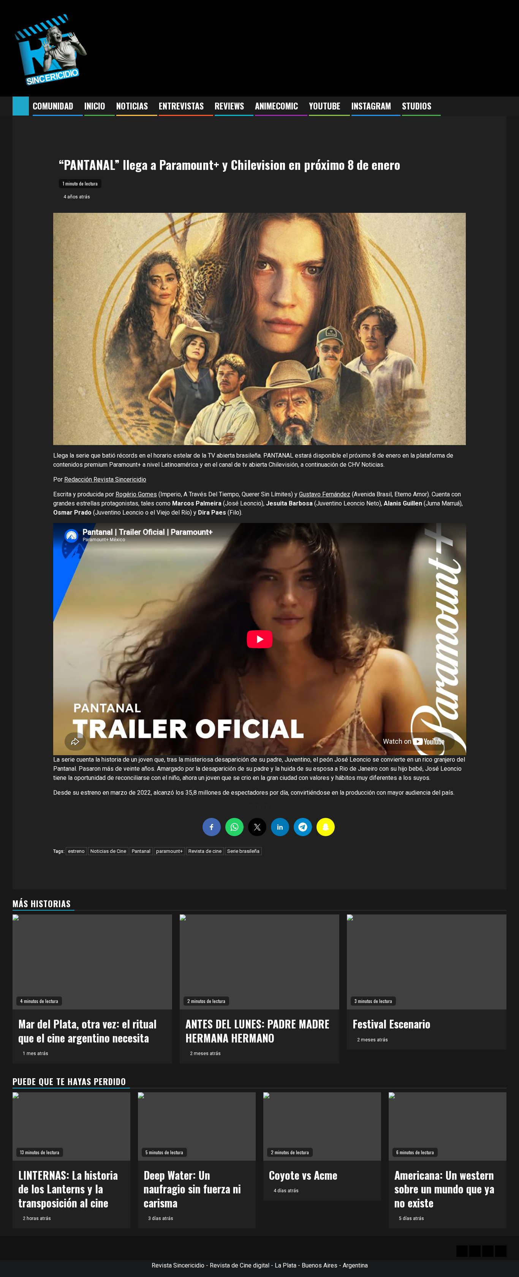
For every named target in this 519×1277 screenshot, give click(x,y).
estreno (76, 851)
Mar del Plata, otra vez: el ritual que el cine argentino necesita (87, 1030)
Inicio (94, 106)
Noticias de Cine (108, 851)
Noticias (132, 106)
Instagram (371, 106)
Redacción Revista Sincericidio (105, 479)
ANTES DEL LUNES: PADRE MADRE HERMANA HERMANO (257, 1030)
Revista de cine (205, 851)
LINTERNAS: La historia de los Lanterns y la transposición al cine (68, 1188)
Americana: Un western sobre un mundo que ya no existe (444, 1188)
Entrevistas (181, 106)
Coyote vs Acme (303, 1175)
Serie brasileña (243, 851)
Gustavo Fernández (324, 494)
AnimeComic (276, 106)
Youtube (324, 106)
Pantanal (141, 851)
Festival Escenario (391, 1023)
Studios (416, 106)
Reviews (229, 106)
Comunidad (53, 106)
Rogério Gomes (136, 494)
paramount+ (169, 851)
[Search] (501, 106)
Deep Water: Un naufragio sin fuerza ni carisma (192, 1188)
